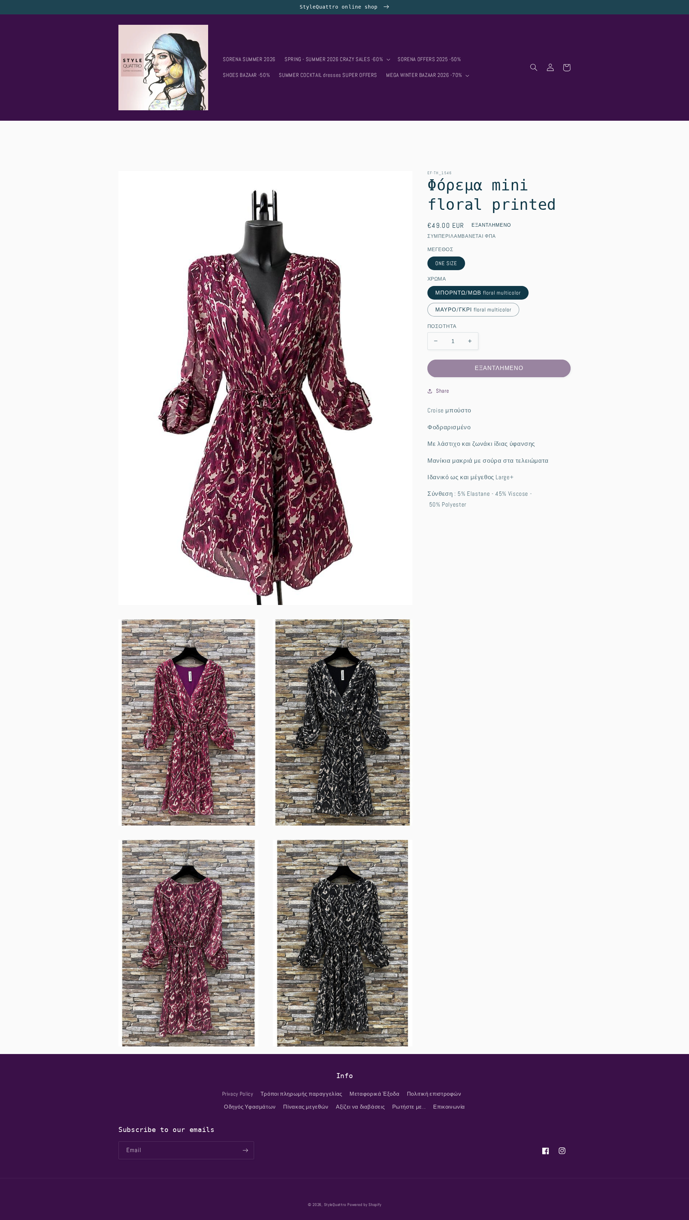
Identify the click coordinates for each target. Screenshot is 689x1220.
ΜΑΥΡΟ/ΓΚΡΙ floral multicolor (473, 309)
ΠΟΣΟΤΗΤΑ (441, 326)
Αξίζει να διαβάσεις (360, 1107)
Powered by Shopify (364, 1204)
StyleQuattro (335, 1204)
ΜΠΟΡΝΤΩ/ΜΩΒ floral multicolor (478, 292)
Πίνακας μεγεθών (305, 1107)
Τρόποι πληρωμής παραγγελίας (301, 1094)
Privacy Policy (237, 1094)
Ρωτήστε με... (409, 1107)
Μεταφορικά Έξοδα (374, 1094)
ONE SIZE (446, 263)
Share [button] (442, 391)
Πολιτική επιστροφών (434, 1094)
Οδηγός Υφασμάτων (250, 1107)
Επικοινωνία (449, 1107)
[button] (336, 60)
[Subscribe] (245, 1150)
